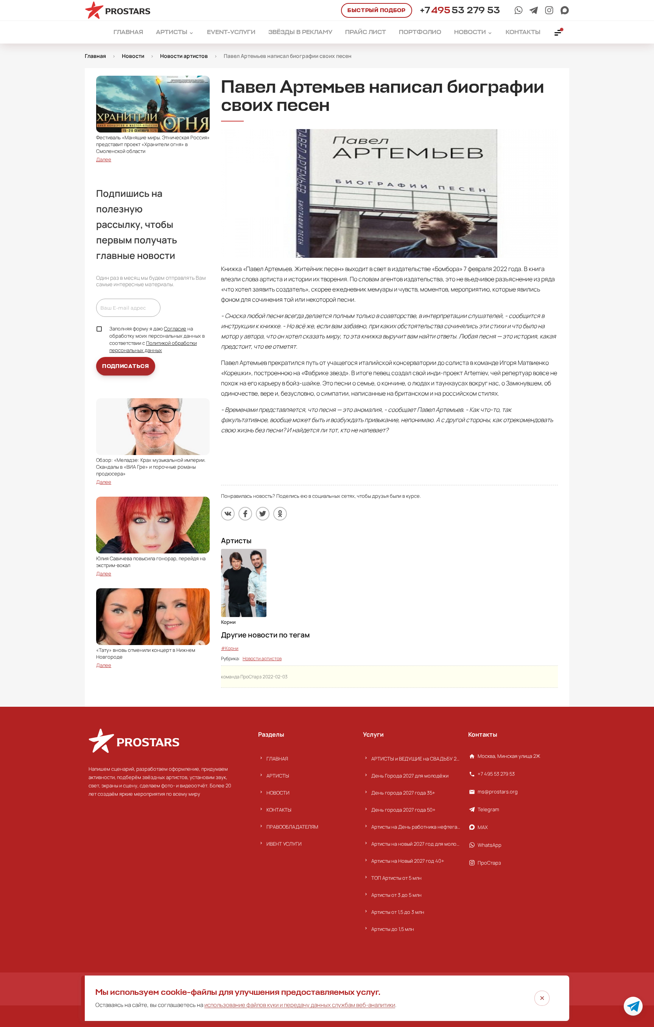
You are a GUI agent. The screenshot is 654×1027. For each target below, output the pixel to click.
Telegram (488, 809)
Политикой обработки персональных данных (153, 347)
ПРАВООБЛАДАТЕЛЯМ (292, 826)
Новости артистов (262, 658)
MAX (483, 827)
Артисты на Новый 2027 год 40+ (407, 860)
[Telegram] (533, 10)
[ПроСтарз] (549, 10)
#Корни (229, 648)
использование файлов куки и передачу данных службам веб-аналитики (299, 1005)
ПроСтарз (489, 862)
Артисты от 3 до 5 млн (396, 894)
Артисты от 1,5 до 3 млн (397, 912)
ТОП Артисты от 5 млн (396, 877)
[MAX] (564, 10)
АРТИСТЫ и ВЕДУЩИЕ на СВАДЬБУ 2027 (415, 758)
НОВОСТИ (278, 792)
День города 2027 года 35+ (403, 792)
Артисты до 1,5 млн (392, 929)
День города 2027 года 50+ (403, 809)
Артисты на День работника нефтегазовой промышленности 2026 (415, 826)
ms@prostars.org (498, 791)
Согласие (175, 328)
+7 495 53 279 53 (496, 773)
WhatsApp (489, 845)
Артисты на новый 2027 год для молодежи (415, 843)
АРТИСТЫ (277, 775)
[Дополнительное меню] (558, 32)
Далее (103, 159)
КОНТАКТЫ (278, 809)
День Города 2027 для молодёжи (409, 775)
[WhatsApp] (518, 10)
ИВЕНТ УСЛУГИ (284, 843)
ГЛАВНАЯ (277, 758)
